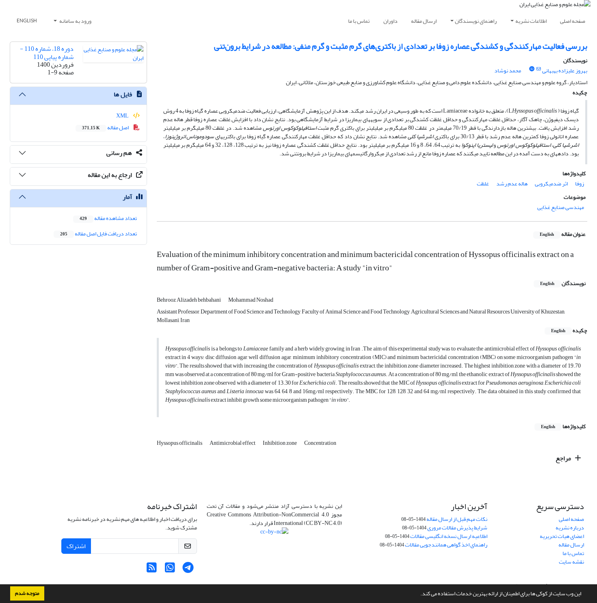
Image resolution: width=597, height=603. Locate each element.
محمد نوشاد (507, 70)
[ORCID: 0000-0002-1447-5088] (531, 69)
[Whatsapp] (170, 569)
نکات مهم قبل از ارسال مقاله (456, 519)
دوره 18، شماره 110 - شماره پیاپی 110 (47, 53)
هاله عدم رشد (512, 183)
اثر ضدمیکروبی (551, 183)
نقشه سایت (571, 561)
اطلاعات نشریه (531, 20)
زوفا (579, 183)
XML (123, 115)
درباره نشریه (570, 527)
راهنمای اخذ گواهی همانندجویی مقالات (446, 544)
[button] (418, 594)
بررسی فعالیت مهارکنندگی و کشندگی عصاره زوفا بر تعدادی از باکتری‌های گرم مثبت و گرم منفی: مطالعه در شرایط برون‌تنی (400, 46)
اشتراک (76, 546)
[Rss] (151, 569)
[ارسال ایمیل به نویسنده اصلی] (538, 69)
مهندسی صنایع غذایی (560, 207)
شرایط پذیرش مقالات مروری (457, 527)
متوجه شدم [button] (27, 593)
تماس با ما (359, 20)
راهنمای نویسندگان (476, 20)
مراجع (564, 458)
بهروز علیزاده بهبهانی (564, 70)
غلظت (483, 183)
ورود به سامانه (74, 20)
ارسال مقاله (424, 20)
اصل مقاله (106, 127)
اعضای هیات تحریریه (562, 536)
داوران (390, 20)
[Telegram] (188, 569)
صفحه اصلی (572, 20)
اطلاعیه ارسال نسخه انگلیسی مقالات (448, 536)
